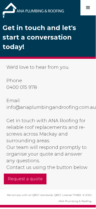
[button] (88, 7)
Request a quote (25, 178)
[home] (32, 9)
